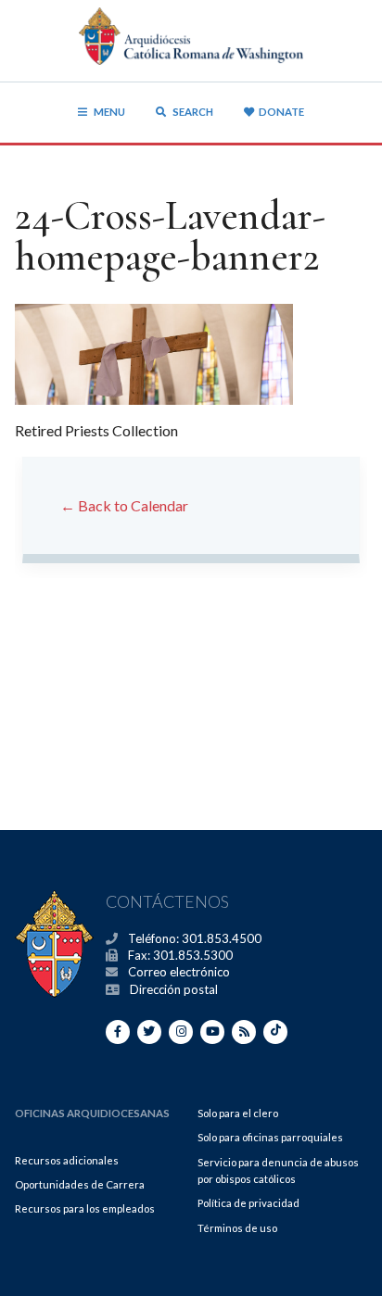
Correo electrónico (179, 971)
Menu (109, 112)
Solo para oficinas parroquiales (270, 1137)
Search (192, 112)
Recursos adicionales (67, 1160)
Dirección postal (174, 989)
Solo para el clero (237, 1113)
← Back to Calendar (124, 505)
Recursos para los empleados (85, 1208)
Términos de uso (237, 1228)
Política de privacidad (248, 1203)
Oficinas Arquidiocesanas (92, 1113)
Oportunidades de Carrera (80, 1184)
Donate (281, 112)
